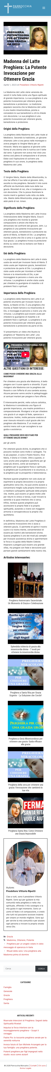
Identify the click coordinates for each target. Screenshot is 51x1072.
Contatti (33, 1065)
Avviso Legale (25, 1068)
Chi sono (42, 1065)
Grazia (10, 936)
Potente (30, 940)
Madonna (11, 940)
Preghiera (8, 999)
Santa (6, 1003)
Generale (8, 991)
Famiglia (8, 987)
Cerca (41, 969)
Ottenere (21, 940)
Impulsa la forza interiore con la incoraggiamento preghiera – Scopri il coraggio (21, 1030)
